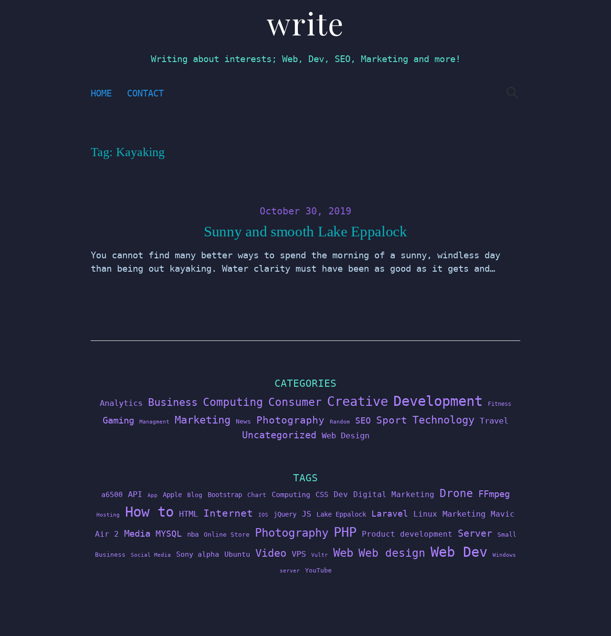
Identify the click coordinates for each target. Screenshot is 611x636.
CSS (322, 494)
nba (193, 534)
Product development (407, 534)
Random (340, 422)
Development (438, 401)
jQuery (285, 514)
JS (306, 514)
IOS (263, 515)
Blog (194, 494)
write (305, 22)
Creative (357, 401)
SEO (363, 420)
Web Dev (459, 552)
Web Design (345, 435)
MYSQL (169, 534)
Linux (425, 514)
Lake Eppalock (341, 514)
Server (475, 533)
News (243, 421)
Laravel (389, 514)
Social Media (151, 555)
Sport (391, 420)
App (152, 495)
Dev (341, 494)
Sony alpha (197, 554)
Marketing (203, 420)
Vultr (319, 555)
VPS (299, 554)
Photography (290, 420)
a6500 (112, 494)
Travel (494, 420)
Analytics (121, 403)
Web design (391, 553)
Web (343, 553)
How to (149, 512)
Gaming (118, 420)
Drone (456, 493)
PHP (345, 532)
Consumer (295, 402)
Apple (172, 494)
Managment (154, 422)
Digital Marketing (393, 494)
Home (101, 93)
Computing (233, 401)
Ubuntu (237, 554)
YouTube (318, 570)
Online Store (227, 534)
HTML (188, 514)
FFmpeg (494, 493)
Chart (256, 494)
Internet (228, 513)
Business (173, 402)
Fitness (499, 404)
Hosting (108, 515)
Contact (145, 93)
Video (270, 553)
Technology (443, 419)
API (135, 494)
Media (137, 533)
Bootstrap (225, 494)
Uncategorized (279, 435)
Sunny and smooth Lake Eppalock (305, 231)
